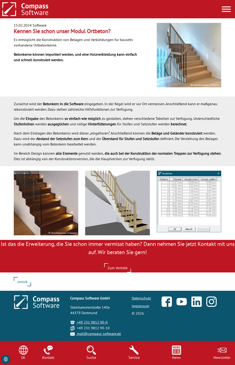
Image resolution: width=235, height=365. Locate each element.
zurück (22, 281)
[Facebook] (169, 302)
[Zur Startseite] (25, 9)
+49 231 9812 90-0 (92, 322)
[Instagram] (213, 302)
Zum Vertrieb (118, 268)
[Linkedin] (198, 302)
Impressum (140, 306)
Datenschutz (141, 298)
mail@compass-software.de (98, 333)
